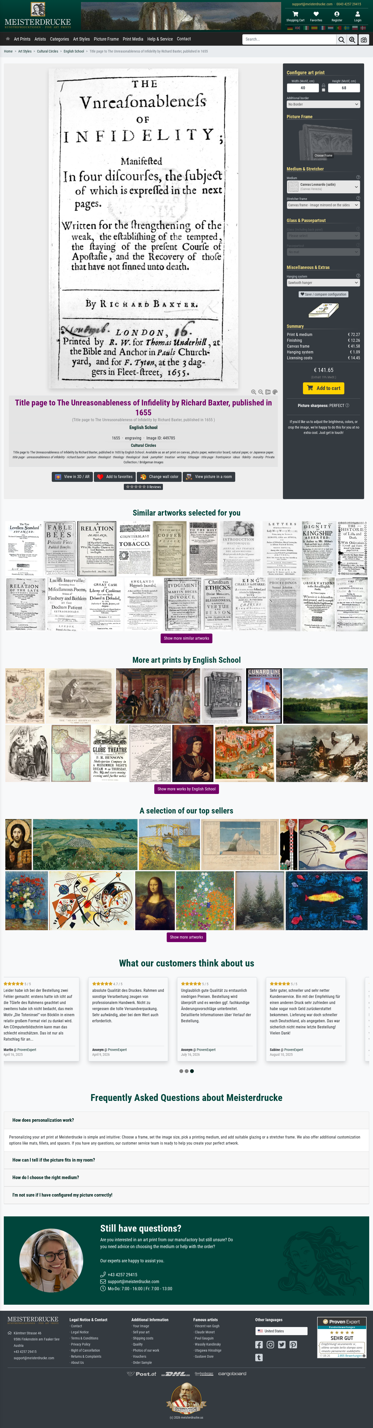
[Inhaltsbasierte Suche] (352, 39)
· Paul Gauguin (203, 1338)
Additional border (298, 98)
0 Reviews (153, 487)
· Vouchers (138, 1356)
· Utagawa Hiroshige (207, 1350)
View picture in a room (212, 476)
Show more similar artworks (186, 638)
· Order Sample (141, 1363)
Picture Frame (106, 39)
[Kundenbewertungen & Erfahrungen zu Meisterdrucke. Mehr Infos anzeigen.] (342, 1337)
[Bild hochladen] (364, 39)
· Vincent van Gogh (206, 1326)
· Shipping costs (142, 1338)
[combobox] (323, 104)
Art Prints (22, 39)
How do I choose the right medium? (45, 1177)
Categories (59, 39)
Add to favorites (117, 476)
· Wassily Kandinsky (207, 1344)
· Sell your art (140, 1332)
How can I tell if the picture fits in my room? (53, 1160)
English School (74, 51)
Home (8, 51)
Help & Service (160, 39)
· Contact (76, 1326)
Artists (40, 39)
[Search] (341, 39)
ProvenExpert (37, 1050)
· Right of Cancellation (85, 1350)
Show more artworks (186, 937)
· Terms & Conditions (84, 1338)
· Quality (137, 1344)
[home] (8, 39)
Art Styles (81, 39)
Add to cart (326, 388)
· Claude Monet (204, 1332)
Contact (184, 38)
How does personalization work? (43, 1120)
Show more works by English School (187, 789)
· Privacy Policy (80, 1344)
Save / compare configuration (325, 294)
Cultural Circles (47, 51)
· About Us (77, 1363)
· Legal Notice (79, 1332)
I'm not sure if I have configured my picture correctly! (62, 1195)
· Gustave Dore (203, 1356)
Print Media (133, 39)
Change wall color (162, 476)
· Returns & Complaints (85, 1356)
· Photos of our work (145, 1350)
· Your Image (140, 1326)
